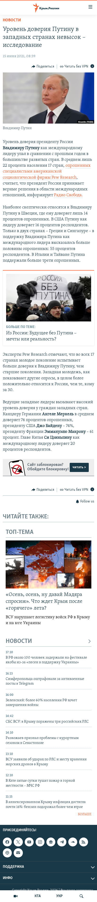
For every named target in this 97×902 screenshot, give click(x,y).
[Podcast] (7, 853)
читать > (79, 467)
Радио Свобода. (68, 195)
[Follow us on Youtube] (29, 842)
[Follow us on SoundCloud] (72, 842)
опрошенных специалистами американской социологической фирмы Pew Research (47, 172)
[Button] (43, 67)
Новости (12, 20)
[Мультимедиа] (15, 896)
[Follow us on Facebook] (7, 842)
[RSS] (83, 842)
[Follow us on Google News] (50, 842)
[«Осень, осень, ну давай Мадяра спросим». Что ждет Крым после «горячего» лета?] (48, 564)
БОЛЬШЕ (84, 814)
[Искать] (81, 896)
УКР (59, 896)
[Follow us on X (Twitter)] (18, 842)
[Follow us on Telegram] (61, 842)
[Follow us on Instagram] (40, 842)
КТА (38, 896)
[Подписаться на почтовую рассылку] (18, 853)
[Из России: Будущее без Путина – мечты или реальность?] (48, 297)
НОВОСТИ (19, 641)
